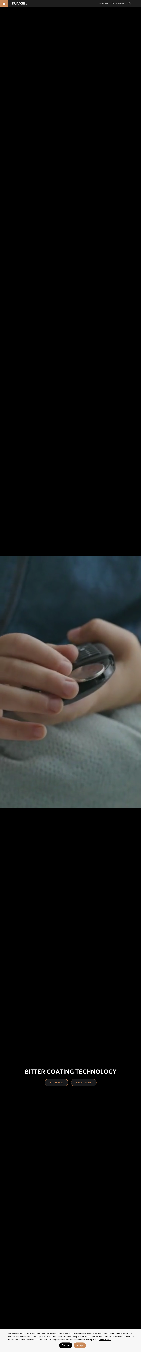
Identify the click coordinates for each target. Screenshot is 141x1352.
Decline (66, 1345)
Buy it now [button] (56, 1082)
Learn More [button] (83, 1082)
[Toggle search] (129, 3)
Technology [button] (118, 3)
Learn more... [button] (105, 1339)
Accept (79, 1345)
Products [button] (103, 3)
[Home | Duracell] (19, 3)
